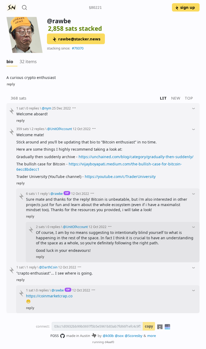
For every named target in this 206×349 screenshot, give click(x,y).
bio (9, 62)
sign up (187, 7)
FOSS (54, 335)
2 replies (38, 129)
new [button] (176, 98)
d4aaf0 (109, 342)
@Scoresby (133, 335)
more (151, 335)
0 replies (32, 108)
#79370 (77, 48)
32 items (28, 62)
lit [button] (163, 98)
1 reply (43, 193)
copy (149, 326)
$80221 (95, 7)
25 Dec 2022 (61, 108)
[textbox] (103, 77)
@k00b (108, 335)
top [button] (189, 98)
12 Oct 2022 (82, 129)
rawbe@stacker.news (79, 38)
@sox (119, 335)
